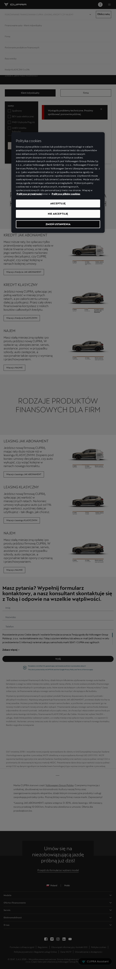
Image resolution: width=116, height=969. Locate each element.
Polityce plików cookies (66, 193)
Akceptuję (58, 203)
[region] (58, 182)
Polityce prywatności (29, 193)
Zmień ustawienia (58, 224)
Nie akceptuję (58, 213)
